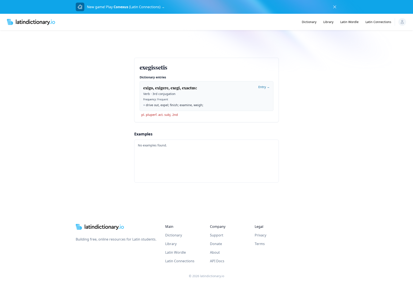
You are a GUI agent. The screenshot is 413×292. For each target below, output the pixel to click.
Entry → (264, 87)
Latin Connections (378, 22)
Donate (216, 243)
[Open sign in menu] (402, 22)
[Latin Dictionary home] (31, 22)
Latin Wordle (349, 22)
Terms (260, 243)
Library (328, 22)
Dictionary (309, 22)
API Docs (217, 261)
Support (216, 235)
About (215, 252)
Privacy (260, 235)
